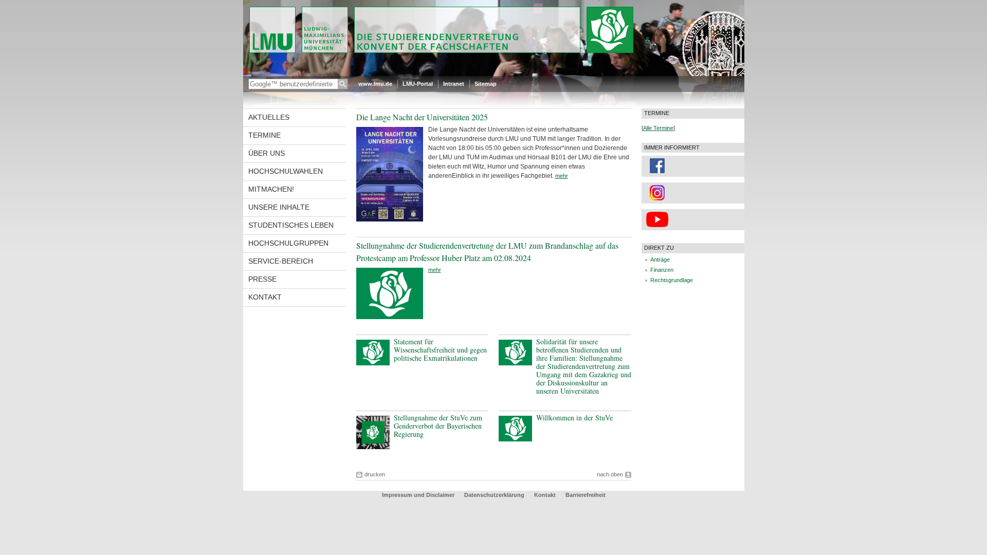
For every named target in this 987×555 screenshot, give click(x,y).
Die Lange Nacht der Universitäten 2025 (422, 117)
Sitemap (485, 84)
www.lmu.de (375, 84)
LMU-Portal (418, 84)
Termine (264, 135)
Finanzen (661, 270)
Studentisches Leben (291, 225)
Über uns (266, 153)
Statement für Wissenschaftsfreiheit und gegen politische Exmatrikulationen (440, 350)
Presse (262, 279)
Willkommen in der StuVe (574, 417)
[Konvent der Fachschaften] (493, 74)
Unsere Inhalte (278, 207)
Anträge (660, 259)
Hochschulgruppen (288, 243)
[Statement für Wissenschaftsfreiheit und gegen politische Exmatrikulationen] (373, 363)
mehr (561, 176)
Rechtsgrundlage (671, 280)
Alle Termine (658, 128)
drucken (374, 474)
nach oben (610, 474)
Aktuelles (268, 117)
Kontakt (265, 297)
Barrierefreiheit (585, 495)
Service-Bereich (280, 261)
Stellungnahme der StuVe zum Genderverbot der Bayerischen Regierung (438, 426)
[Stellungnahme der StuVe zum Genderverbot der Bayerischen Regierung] (373, 447)
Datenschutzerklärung (494, 495)
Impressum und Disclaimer (418, 495)
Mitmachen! (271, 189)
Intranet (453, 84)
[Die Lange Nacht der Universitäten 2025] (389, 219)
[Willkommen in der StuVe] (515, 439)
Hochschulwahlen (285, 171)
